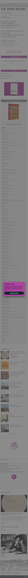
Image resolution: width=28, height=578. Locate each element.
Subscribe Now (14, 293)
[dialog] (14, 289)
